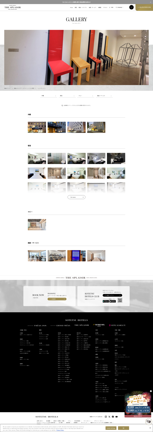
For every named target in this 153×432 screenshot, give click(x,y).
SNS (112, 7)
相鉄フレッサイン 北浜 (99, 383)
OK (123, 428)
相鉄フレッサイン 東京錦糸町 (63, 377)
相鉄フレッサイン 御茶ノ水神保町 (64, 334)
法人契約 (61, 422)
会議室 (99, 7)
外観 (43, 95)
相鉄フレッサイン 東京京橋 (63, 340)
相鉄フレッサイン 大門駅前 (63, 355)
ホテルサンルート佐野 (43, 338)
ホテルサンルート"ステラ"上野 (64, 373)
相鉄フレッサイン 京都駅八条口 (101, 369)
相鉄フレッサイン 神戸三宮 (100, 397)
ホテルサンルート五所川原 (25, 343)
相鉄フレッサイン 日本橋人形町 (64, 343)
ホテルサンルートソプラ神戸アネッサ (102, 402)
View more (73, 197)
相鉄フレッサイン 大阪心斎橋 (101, 385)
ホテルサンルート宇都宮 (44, 334)
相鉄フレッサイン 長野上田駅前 (101, 343)
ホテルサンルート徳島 (119, 347)
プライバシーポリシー (99, 420)
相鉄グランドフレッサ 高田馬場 (64, 367)
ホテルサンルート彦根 (99, 359)
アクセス (105, 7)
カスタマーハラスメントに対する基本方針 (46, 422)
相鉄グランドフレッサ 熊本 (120, 355)
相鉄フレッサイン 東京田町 (63, 361)
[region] (76, 428)
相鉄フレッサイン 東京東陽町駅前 (64, 381)
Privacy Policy (60, 430)
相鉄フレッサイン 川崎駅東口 (82, 343)
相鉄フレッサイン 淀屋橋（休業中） (102, 389)
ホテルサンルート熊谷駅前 (44, 345)
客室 (76, 7)
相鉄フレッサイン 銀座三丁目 (63, 347)
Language (119, 7)
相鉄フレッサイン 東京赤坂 (63, 357)
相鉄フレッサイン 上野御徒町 (63, 375)
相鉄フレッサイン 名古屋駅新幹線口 (102, 351)
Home (71, 7)
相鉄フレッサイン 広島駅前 (120, 334)
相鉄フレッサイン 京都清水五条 (101, 367)
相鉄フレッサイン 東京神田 (63, 336)
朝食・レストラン (83, 7)
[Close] (150, 428)
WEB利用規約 (77, 420)
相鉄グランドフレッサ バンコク (121, 395)
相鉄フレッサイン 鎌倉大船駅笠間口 (84, 345)
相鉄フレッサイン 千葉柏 (44, 353)
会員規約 (76, 422)
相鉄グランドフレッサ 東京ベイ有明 (65, 379)
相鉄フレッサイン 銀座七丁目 (63, 349)
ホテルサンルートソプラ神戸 (101, 400)
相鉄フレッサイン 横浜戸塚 (82, 340)
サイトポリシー (87, 420)
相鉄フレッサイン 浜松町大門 (63, 353)
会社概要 (48, 420)
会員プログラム (110, 295)
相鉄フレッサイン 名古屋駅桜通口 (101, 349)
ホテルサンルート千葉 (43, 351)
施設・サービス (92, 7)
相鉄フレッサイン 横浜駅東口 (82, 334)
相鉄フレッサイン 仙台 (24, 359)
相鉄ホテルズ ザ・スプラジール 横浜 (84, 336)
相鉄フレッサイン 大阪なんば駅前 (101, 391)
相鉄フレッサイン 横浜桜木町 (82, 338)
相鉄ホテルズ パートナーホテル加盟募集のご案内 (101, 422)
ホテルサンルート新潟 (99, 334)
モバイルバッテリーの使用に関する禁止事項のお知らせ (76, 2)
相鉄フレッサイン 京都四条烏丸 (101, 365)
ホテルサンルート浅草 (62, 371)
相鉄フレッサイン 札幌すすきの (26, 334)
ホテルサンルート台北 (119, 383)
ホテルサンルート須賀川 (24, 365)
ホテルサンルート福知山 (100, 377)
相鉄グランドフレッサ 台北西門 (121, 381)
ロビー (80, 95)
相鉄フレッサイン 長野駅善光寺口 (101, 341)
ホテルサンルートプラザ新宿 (63, 369)
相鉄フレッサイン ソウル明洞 (120, 367)
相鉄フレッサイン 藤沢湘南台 (82, 349)
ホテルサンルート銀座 (62, 351)
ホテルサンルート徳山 (119, 341)
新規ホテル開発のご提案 (59, 420)
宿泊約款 (68, 422)
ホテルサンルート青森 (24, 341)
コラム (69, 420)
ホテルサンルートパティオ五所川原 (27, 345)
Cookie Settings (111, 428)
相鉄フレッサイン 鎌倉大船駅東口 (83, 347)
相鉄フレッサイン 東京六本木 (63, 363)
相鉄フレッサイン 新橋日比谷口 (64, 359)
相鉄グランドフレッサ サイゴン (121, 389)
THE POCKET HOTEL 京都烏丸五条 (102, 375)
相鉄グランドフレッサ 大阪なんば (101, 387)
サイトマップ (84, 422)
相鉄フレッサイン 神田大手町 (63, 338)
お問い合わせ (40, 420)
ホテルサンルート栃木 (43, 336)
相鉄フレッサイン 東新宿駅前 (63, 365)
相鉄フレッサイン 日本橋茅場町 (64, 345)
